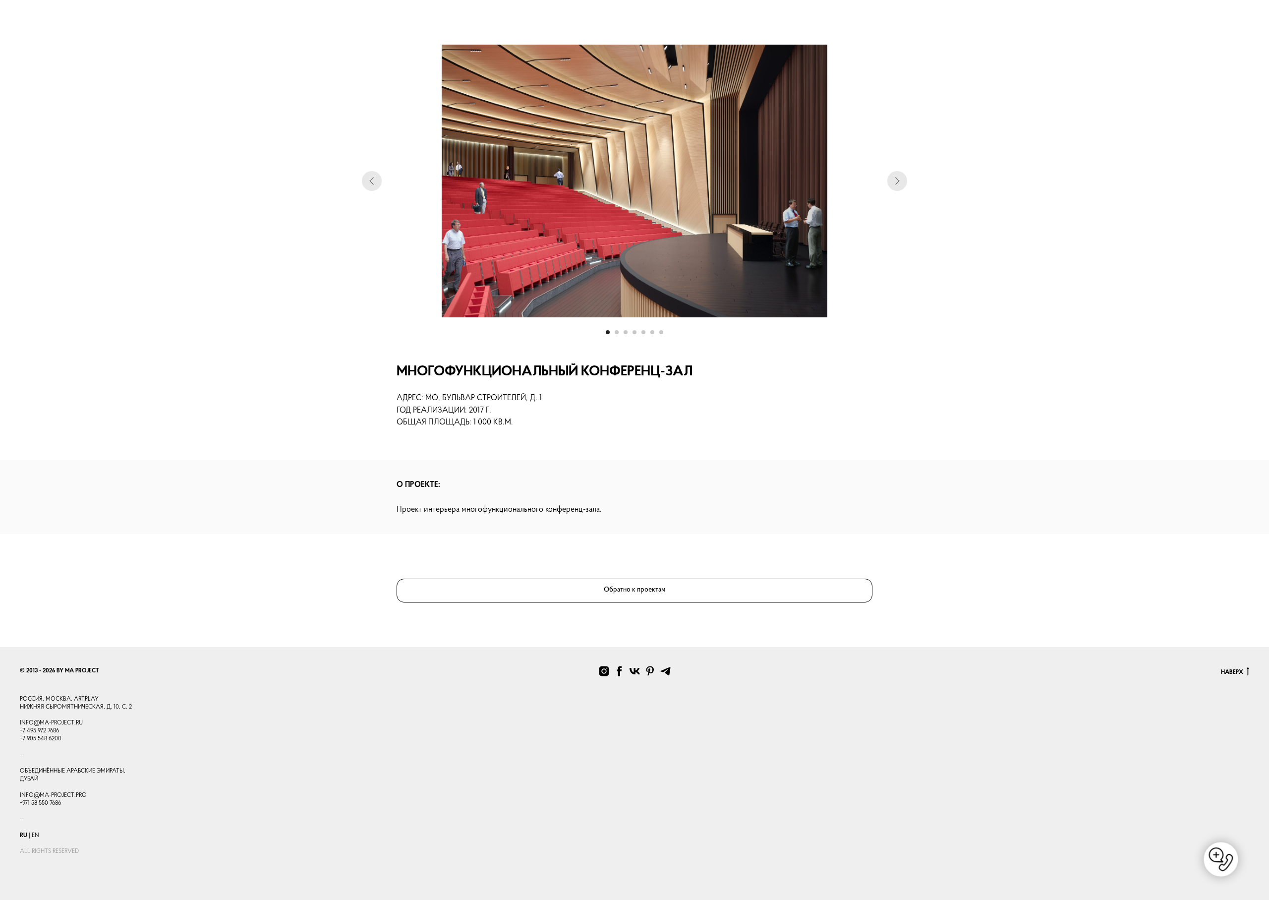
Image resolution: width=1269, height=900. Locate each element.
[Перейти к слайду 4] (634, 332)
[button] (1240, 22)
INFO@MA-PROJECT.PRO (53, 795)
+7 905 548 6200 (40, 739)
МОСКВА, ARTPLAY (72, 699)
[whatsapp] (1141, 27)
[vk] (635, 671)
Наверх (1232, 672)
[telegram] (1207, 27)
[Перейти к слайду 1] (608, 332)
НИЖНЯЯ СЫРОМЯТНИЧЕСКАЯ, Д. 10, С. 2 (76, 707)
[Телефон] (1119, 27)
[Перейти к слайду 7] (661, 332)
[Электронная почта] (1163, 27)
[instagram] (1185, 27)
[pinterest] (650, 671)
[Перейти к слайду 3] (626, 332)
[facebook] (619, 671)
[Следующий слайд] (897, 181)
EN (35, 836)
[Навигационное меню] (25, 22)
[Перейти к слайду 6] (652, 332)
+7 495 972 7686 (39, 731)
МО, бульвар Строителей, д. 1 (483, 398)
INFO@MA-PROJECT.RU (51, 723)
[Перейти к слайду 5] (643, 332)
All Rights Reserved (49, 851)
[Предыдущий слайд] (372, 181)
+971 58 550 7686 (40, 803)
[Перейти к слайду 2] (617, 332)
